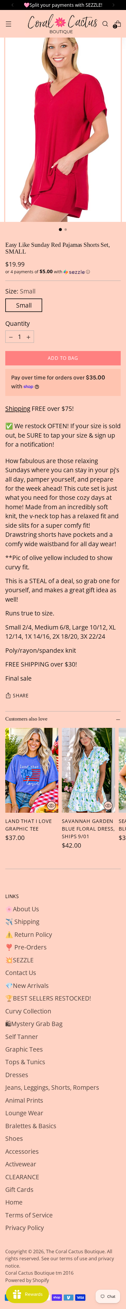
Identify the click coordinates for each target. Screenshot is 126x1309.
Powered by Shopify (27, 1280)
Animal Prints (24, 1100)
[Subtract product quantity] (11, 337)
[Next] (113, 5)
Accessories (22, 1151)
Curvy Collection (28, 1011)
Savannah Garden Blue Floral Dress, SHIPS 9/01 (88, 829)
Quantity (17, 323)
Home (14, 1202)
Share (21, 695)
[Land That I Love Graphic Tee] (31, 770)
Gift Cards (19, 1189)
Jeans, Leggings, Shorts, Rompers (52, 1087)
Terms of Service (29, 1215)
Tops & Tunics (25, 1062)
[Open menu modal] (8, 24)
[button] (63, 272)
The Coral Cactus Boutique (75, 1251)
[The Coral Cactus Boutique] (62, 23)
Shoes (14, 1138)
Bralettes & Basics (30, 1126)
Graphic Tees (24, 1049)
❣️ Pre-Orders (26, 947)
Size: (20, 291)
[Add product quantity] (28, 337)
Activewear (20, 1164)
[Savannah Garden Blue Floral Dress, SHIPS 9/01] (88, 770)
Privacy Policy (24, 1228)
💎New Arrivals (27, 985)
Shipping (17, 408)
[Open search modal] (105, 24)
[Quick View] (51, 806)
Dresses (16, 1075)
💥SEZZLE (19, 960)
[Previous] (12, 5)
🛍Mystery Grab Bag (33, 1024)
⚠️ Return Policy (28, 934)
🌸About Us (22, 909)
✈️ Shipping (22, 921)
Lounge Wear (24, 1113)
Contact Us (20, 973)
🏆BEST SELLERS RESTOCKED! (48, 998)
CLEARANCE (22, 1177)
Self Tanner (21, 1037)
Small (24, 305)
